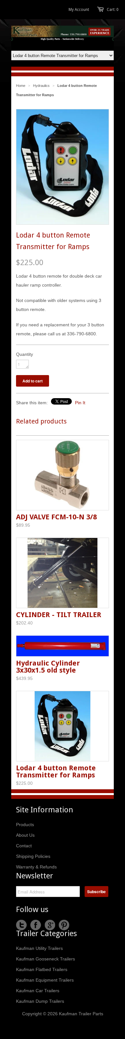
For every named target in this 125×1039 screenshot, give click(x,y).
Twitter (21, 925)
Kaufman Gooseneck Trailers (45, 958)
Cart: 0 (113, 9)
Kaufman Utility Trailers (39, 948)
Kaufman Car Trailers (37, 990)
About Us (25, 835)
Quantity (24, 354)
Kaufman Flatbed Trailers (41, 969)
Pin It (80, 402)
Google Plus (49, 925)
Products (25, 824)
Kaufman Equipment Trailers (45, 980)
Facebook (35, 925)
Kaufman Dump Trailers (40, 1001)
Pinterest (63, 925)
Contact (24, 845)
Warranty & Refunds (36, 866)
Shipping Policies (33, 856)
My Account (79, 9)
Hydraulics (41, 86)
